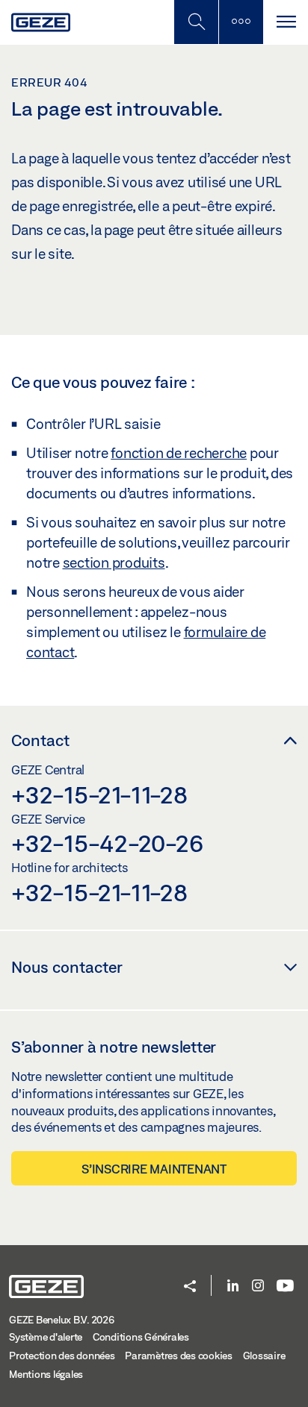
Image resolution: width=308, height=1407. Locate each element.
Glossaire (264, 1355)
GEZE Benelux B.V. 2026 (61, 1320)
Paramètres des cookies (178, 1355)
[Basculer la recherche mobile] (195, 22)
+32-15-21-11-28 (99, 794)
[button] (190, 1287)
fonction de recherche (179, 453)
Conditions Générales (141, 1337)
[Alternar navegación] (285, 22)
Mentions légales (46, 1374)
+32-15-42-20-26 (107, 843)
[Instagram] (258, 1286)
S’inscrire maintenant (154, 1169)
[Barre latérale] (240, 22)
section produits (114, 562)
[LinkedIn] (233, 1286)
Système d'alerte (45, 1337)
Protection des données (62, 1355)
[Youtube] (285, 1286)
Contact (40, 740)
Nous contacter (67, 967)
